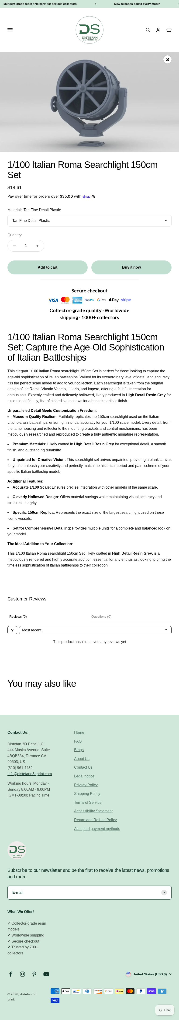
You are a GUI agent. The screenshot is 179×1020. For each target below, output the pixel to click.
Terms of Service (88, 802)
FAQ (78, 741)
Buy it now (131, 267)
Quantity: (14, 235)
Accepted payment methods (97, 829)
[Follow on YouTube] (46, 974)
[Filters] (12, 630)
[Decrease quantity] (14, 245)
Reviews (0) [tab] (18, 616)
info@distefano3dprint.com (29, 774)
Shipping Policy (87, 794)
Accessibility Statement (93, 811)
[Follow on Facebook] (10, 974)
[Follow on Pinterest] (34, 974)
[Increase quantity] (37, 245)
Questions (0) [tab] (101, 616)
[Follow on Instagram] (22, 974)
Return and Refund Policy (95, 820)
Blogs (79, 750)
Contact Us (83, 767)
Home (79, 732)
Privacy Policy (86, 785)
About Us (82, 759)
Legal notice (84, 776)
